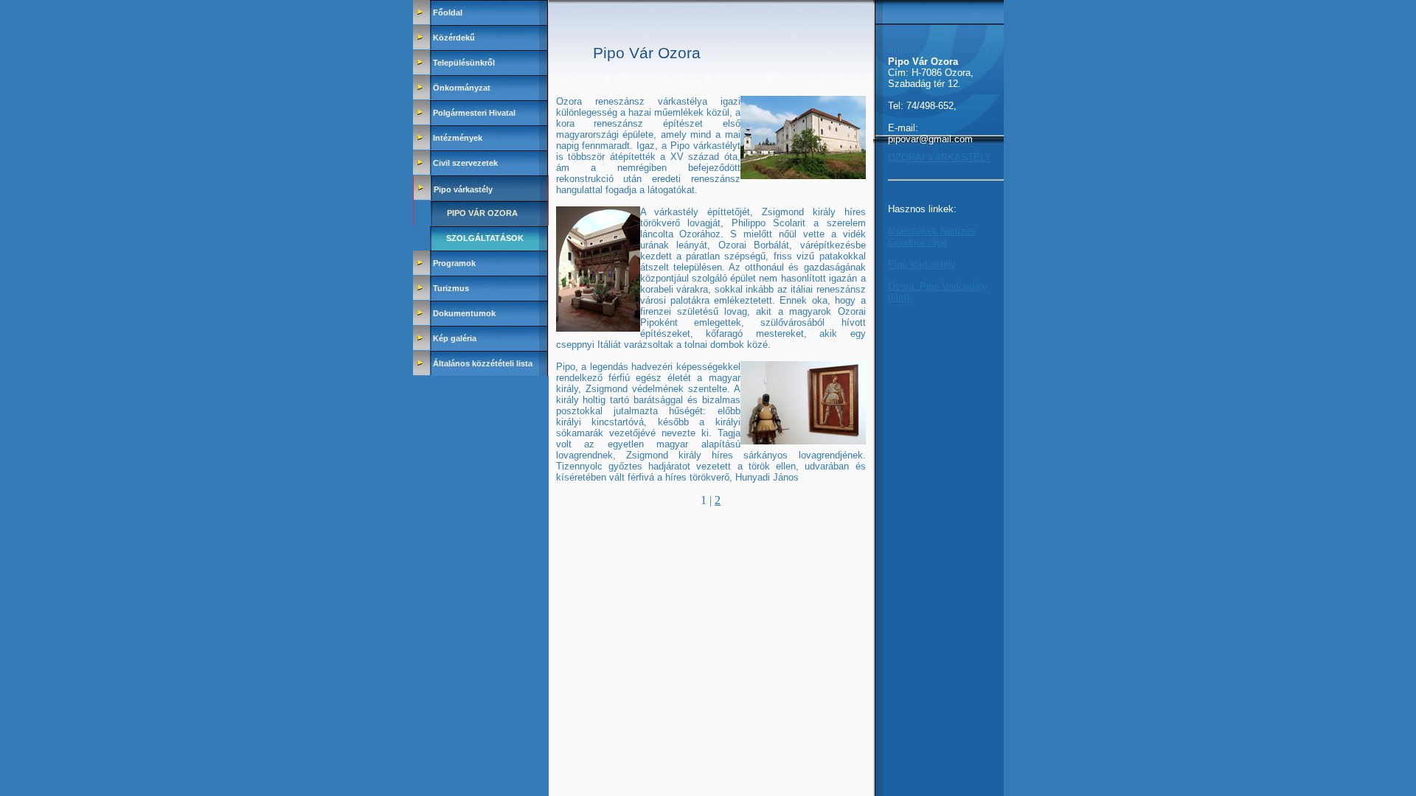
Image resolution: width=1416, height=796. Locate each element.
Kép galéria (454, 338)
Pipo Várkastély (922, 264)
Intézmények (457, 137)
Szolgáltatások (485, 238)
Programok (454, 263)
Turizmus (451, 288)
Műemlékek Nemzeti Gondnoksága (932, 237)
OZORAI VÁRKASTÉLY (939, 157)
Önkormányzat (461, 87)
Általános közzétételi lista (482, 363)
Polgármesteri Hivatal (474, 112)
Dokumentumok (464, 313)
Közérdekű (454, 37)
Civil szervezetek (465, 162)
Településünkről (464, 62)
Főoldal (447, 12)
